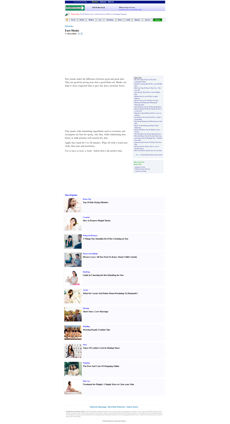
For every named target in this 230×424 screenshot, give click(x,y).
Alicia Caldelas (72, 33)
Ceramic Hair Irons (156, 136)
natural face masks (140, 171)
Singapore (95, 1)
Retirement (138, 102)
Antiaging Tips (150, 138)
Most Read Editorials (116, 407)
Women (150, 411)
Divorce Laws (89, 257)
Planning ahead (139, 104)
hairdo (151, 414)
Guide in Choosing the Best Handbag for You (103, 275)
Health (82, 20)
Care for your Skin (156, 150)
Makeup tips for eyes (141, 96)
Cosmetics (86, 217)
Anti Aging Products (154, 134)
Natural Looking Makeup (142, 113)
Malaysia (111, 1)
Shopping (86, 363)
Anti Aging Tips (139, 138)
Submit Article (132, 407)
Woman (157, 20)
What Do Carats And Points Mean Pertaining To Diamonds (110, 293)
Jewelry (85, 290)
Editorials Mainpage (98, 407)
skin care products (90, 413)
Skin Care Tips (139, 88)
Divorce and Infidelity (90, 254)
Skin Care (86, 381)
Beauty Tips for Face (141, 100)
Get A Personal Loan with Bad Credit (130, 9)
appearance (127, 411)
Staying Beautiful (155, 107)
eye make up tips (79, 414)
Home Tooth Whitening (142, 125)
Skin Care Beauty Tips (141, 150)
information (100, 411)
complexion (135, 413)
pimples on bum (140, 167)
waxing (153, 413)
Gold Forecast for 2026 (102, 14)
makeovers (133, 414)
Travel (73, 20)
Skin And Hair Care (141, 134)
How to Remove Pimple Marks (97, 220)
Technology (110, 20)
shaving (160, 413)
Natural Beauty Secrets (141, 107)
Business (137, 20)
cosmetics (100, 413)
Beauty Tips (87, 199)
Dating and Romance (90, 235)
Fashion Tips (104, 330)
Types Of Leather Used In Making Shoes (101, 348)
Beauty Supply (150, 109)
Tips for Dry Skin (150, 79)
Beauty (78, 411)
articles (74, 413)
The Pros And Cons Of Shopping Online (101, 366)
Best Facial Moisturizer (142, 121)
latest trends (69, 416)
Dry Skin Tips (139, 79)
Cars (100, 20)
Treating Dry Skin (140, 81)
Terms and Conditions (120, 421)
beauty (135, 411)
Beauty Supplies (139, 109)
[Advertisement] (86, 56)
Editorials (69, 26)
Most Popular (71, 195)
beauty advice (89, 414)
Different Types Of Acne (142, 169)
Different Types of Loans (127, 7)
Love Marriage (101, 311)
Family (128, 20)
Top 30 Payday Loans (86, 14)
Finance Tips (75, 14)
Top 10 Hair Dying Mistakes (95, 202)
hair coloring (77, 416)
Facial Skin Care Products (142, 117)
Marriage (86, 308)
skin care (80, 413)
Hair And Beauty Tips (141, 136)
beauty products (112, 414)
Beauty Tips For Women (142, 146)
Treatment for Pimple (92, 384)
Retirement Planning (149, 102)
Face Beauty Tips (140, 92)
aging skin (117, 413)
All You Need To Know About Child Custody (116, 257)
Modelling (86, 326)
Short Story (88, 311)
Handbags (86, 272)
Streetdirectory (110, 421)
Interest (147, 20)
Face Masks (72, 30)
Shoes (85, 345)
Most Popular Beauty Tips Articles (151, 155)
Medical (91, 20)
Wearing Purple (90, 330)
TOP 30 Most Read (98, 8)
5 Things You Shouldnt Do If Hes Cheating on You (105, 239)
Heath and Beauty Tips (142, 129)
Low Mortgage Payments (118, 14)
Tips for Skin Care (151, 88)
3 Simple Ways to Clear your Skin (119, 384)
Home (120, 20)
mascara (100, 414)
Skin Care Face (154, 100)
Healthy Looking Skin (141, 84)
